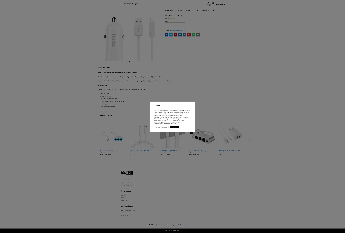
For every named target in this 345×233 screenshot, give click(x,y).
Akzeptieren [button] (174, 127)
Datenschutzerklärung (162, 127)
